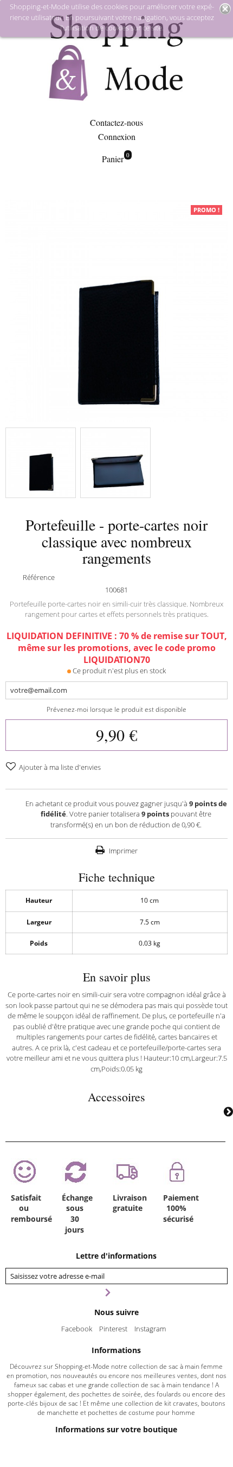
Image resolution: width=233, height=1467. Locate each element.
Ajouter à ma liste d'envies (59, 767)
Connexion (116, 136)
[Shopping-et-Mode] (116, 58)
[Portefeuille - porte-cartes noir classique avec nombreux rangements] (40, 462)
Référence (39, 577)
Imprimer (122, 851)
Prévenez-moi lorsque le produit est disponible (116, 709)
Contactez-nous (116, 122)
